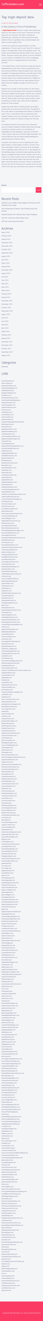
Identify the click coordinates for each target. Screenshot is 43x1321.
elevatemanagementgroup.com (12, 1242)
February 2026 (6, 236)
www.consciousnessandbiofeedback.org (15, 1153)
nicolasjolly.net (7, 803)
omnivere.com (6, 410)
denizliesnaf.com (7, 981)
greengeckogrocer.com (9, 646)
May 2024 (5, 284)
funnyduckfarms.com (9, 1237)
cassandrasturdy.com (8, 731)
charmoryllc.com (7, 750)
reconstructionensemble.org (11, 931)
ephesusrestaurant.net (9, 1172)
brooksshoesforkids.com (10, 1003)
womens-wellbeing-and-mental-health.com (16, 670)
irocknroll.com (6, 576)
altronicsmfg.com (7, 417)
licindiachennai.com (8, 390)
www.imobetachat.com (9, 1035)
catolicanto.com (7, 682)
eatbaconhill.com (7, 419)
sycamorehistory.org (8, 1148)
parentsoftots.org (8, 1022)
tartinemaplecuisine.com (10, 861)
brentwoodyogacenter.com (11, 1119)
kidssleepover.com (8, 424)
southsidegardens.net (9, 1162)
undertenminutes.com (9, 407)
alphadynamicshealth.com (10, 1230)
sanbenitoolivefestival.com (11, 733)
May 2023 (5, 325)
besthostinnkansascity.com (11, 1281)
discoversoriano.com (8, 740)
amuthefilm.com (7, 798)
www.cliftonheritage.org (10, 1112)
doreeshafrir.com (7, 829)
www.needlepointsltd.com (10, 1104)
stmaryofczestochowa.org (10, 844)
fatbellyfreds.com (8, 1177)
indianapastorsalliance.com (11, 972)
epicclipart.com (7, 465)
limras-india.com (7, 383)
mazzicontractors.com (9, 1167)
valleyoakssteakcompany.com (12, 974)
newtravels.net (7, 427)
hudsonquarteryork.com (9, 1182)
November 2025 (7, 246)
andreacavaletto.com (9, 702)
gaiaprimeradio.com (8, 870)
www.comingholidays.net (10, 745)
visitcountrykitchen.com (9, 887)
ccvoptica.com (6, 1126)
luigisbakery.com (7, 1131)
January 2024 (6, 297)
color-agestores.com (9, 709)
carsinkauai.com (7, 1220)
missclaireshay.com (8, 381)
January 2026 (6, 239)
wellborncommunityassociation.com (14, 494)
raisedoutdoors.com (8, 569)
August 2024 (6, 273)
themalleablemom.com (9, 851)
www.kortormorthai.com (10, 1080)
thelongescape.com (8, 878)
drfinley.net (5, 1247)
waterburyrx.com (7, 965)
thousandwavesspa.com (10, 950)
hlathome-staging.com (9, 649)
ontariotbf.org (6, 441)
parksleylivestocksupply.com (11, 704)
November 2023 (7, 304)
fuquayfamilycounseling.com (11, 1256)
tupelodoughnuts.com (9, 615)
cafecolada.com (7, 738)
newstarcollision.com (9, 636)
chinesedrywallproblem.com (11, 919)
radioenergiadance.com (9, 482)
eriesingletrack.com (8, 608)
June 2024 (5, 280)
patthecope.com (7, 986)
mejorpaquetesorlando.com (11, 622)
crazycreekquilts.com (9, 786)
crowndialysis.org (7, 658)
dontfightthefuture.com (10, 557)
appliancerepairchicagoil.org (11, 439)
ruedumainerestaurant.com (11, 815)
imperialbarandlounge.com (10, 567)
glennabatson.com (8, 774)
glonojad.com (6, 820)
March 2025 (6, 263)
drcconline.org (6, 960)
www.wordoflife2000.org (10, 579)
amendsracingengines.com (10, 1078)
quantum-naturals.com (9, 1203)
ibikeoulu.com (6, 839)
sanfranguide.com (7, 747)
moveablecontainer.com (10, 509)
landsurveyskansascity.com (10, 1088)
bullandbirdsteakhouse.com (11, 1107)
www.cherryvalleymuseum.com (12, 513)
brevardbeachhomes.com (10, 545)
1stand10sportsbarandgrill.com (12, 624)
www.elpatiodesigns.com (10, 1179)
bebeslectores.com (8, 523)
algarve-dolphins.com (9, 890)
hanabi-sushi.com (7, 1133)
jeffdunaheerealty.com (9, 1068)
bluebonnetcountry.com (9, 463)
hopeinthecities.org (8, 723)
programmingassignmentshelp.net (13, 422)
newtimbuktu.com (8, 415)
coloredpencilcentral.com (10, 562)
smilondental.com (8, 634)
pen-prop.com (6, 1056)
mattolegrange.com (8, 880)
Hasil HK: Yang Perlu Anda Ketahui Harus (15, 218)
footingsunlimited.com (9, 1092)
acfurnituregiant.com (9, 405)
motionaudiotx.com (8, 1271)
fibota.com (5, 1184)
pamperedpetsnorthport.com (11, 610)
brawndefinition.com (8, 781)
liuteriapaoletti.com (8, 914)
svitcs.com (5, 989)
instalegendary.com (8, 443)
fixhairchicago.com (8, 979)
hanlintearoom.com (8, 1235)
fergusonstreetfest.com (10, 1208)
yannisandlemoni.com (9, 600)
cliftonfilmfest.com (8, 564)
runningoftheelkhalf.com (10, 1066)
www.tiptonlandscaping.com (11, 1121)
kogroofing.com (7, 477)
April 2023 (5, 328)
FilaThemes (37, 1313)
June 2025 (5, 260)
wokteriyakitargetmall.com (11, 651)
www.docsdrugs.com (8, 1097)
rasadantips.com (7, 412)
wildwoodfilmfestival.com (10, 497)
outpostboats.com (8, 718)
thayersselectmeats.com (10, 1006)
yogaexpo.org (6, 697)
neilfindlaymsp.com (8, 955)
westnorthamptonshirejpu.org (12, 499)
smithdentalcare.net (8, 1283)
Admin (16, 23)
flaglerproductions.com (9, 779)
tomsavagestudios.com (9, 668)
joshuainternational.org (9, 1051)
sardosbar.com (6, 588)
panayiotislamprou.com (9, 487)
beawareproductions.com (10, 834)
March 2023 (6, 331)
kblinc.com (5, 605)
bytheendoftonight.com (10, 721)
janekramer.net (6, 863)
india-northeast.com (8, 552)
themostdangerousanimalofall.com (13, 757)
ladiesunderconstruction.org (11, 521)
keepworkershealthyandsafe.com (13, 446)
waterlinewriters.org (8, 1018)
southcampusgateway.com (10, 489)
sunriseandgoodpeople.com (11, 916)
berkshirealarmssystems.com (11, 593)
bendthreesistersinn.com (10, 921)
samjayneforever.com (9, 1211)
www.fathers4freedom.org (11, 1061)
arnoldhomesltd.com (9, 559)
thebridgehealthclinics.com (10, 1015)
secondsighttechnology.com (11, 641)
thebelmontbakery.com (9, 431)
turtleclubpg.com (7, 943)
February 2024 (6, 294)
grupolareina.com (7, 511)
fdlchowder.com (7, 1102)
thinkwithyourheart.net (9, 571)
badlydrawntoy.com (8, 1039)
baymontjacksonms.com (10, 904)
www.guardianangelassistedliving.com (14, 1191)
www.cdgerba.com (8, 1187)
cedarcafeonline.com (8, 402)
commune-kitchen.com (9, 796)
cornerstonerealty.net (9, 1150)
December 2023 (7, 301)
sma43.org (5, 1114)
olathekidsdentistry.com (10, 617)
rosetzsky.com (6, 817)
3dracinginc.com (7, 752)
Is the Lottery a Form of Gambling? (19, 26)
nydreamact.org (7, 451)
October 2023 (6, 307)
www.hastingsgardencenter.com (12, 1158)
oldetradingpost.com (9, 518)
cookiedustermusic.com (9, 928)
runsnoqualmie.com (8, 1095)
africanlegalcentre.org (9, 808)
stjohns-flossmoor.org (9, 924)
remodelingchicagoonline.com (11, 1117)
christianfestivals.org (9, 885)
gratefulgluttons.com (9, 726)
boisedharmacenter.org (9, 706)
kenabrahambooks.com (9, 793)
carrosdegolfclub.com (9, 535)
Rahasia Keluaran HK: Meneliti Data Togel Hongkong (19, 214)
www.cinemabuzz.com (9, 1141)
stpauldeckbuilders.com (9, 1090)
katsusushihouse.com (9, 810)
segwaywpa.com (7, 1010)
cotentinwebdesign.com (9, 516)
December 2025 (7, 243)
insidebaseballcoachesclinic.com (12, 1218)
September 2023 (7, 311)
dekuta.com (5, 1138)
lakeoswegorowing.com (9, 1254)
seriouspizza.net (7, 991)
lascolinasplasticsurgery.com (11, 1109)
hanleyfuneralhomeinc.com (11, 620)
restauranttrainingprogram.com (12, 661)
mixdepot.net (6, 1143)
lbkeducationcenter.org (9, 685)
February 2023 (6, 335)
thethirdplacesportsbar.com (11, 1170)
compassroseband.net (9, 994)
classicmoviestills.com (9, 735)
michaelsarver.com (8, 644)
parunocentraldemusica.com (11, 1189)
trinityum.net (6, 1165)
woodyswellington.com (9, 1174)
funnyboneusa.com (8, 926)
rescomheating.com (8, 1276)
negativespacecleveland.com (11, 911)
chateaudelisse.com (8, 492)
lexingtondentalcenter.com (11, 653)
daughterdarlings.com (9, 393)
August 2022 (6, 355)
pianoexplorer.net (7, 1160)
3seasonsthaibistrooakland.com (12, 692)
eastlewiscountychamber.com (11, 764)
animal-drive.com (7, 998)
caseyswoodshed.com (9, 977)
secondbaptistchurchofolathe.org (13, 1261)
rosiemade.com (7, 612)
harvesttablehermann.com (10, 533)
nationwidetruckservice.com (11, 940)
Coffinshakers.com (13, 4)
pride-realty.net (7, 1228)
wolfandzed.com (7, 1136)
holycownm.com (7, 938)
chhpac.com (5, 1266)
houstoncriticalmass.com (10, 755)
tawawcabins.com (8, 583)
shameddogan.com (8, 1020)
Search (4, 185)
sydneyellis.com (7, 656)
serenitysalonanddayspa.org (11, 400)
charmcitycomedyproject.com (11, 832)
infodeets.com (6, 395)
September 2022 (7, 352)
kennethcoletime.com (9, 854)
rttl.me (4, 1273)
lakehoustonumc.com (9, 1042)
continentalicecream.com (10, 784)
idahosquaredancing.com (10, 581)
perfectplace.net (7, 690)
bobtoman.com (7, 472)
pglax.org (5, 909)
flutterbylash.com (7, 1232)
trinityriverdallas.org (8, 687)
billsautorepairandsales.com (11, 1201)
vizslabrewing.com (8, 595)
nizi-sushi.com (6, 866)
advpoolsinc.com (7, 967)
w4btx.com (5, 627)
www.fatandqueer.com (9, 1083)
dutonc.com (5, 875)
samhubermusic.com (8, 1288)
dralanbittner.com (7, 598)
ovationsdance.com (8, 675)
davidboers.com (7, 1032)
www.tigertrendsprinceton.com (12, 1059)
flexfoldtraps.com (8, 1076)
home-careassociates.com (10, 699)
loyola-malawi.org (8, 714)
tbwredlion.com (7, 1199)
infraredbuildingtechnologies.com (13, 530)
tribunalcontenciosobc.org (10, 767)
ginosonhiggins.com (8, 895)
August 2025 (6, 256)
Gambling (5, 366)
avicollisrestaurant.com (9, 957)
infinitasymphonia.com (9, 805)
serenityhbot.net (7, 1049)
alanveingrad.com (7, 892)
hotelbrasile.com (7, 501)
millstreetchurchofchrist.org (11, 1223)
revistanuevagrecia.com (9, 822)
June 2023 (5, 321)
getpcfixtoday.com (8, 458)
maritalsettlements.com (10, 899)
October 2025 (6, 249)
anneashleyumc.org (8, 1085)
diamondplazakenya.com (10, 1196)
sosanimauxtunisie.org (9, 475)
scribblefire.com (7, 694)
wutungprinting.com (8, 897)
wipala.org (5, 711)
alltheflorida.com (7, 1215)
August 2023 (6, 314)
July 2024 (5, 277)
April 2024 (5, 287)
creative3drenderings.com (10, 1025)
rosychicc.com (6, 716)
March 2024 (6, 290)
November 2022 (7, 345)
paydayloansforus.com (9, 429)
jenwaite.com (6, 1240)
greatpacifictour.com (8, 945)
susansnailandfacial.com (10, 1054)
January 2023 (6, 338)
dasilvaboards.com (8, 772)
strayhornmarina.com (9, 776)
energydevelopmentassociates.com (13, 538)
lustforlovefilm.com (8, 801)
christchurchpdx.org (8, 791)
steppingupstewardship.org (10, 1124)
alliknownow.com (7, 762)
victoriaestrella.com (8, 948)
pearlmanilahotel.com (9, 468)
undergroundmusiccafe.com (11, 1285)
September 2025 (7, 253)
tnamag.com (6, 1001)
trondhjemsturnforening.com (11, 1194)
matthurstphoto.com (9, 1213)
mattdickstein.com (8, 1037)
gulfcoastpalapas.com (9, 1013)
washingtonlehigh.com (9, 1129)
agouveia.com (6, 1259)
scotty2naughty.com (8, 827)
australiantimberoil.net (9, 525)
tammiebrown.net (8, 873)
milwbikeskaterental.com (10, 902)
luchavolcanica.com (8, 936)
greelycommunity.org (9, 813)
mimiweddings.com (8, 1278)
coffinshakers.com (8, 842)
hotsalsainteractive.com (10, 398)
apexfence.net (6, 1290)
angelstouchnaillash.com (10, 629)
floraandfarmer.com (8, 540)
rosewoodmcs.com (8, 1145)
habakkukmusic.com (8, 1044)
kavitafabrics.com (7, 933)
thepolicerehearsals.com (10, 760)
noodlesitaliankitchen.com (10, 448)
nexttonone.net (7, 1047)
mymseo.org (6, 1264)
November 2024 (7, 270)
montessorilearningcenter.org (11, 1206)
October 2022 (6, 348)
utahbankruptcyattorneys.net (11, 574)
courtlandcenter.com (8, 952)
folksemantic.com (8, 586)
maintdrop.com (7, 470)
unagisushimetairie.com (9, 453)
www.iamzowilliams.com (10, 1155)
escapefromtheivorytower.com (12, 547)
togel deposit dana (9, 30)
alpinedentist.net (7, 480)
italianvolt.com (7, 591)
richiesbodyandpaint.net (9, 388)
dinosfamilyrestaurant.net (10, 528)
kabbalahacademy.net (9, 632)
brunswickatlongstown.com (11, 858)
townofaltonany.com (9, 907)
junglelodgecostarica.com (10, 883)
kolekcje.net (6, 680)
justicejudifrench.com (9, 846)
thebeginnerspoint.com (9, 743)
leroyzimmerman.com (9, 1244)
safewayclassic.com (8, 434)
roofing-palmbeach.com (9, 554)
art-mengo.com (7, 868)
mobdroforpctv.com (8, 728)
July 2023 (5, 318)
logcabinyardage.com (9, 1030)
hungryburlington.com (9, 856)
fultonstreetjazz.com (9, 504)
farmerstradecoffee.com (10, 1027)
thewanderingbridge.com (10, 849)
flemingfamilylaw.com (9, 1249)
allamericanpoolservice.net (11, 663)
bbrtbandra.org (6, 460)
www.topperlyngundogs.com (11, 1063)
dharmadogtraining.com (9, 1269)
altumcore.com (7, 996)
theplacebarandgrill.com (10, 962)
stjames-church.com (8, 825)
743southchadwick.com (9, 550)
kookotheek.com (7, 484)
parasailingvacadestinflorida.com (12, 1225)
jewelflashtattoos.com (9, 456)
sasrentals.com (7, 639)
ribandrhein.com (7, 677)
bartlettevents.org (8, 506)
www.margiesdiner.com (9, 1100)
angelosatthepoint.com (9, 969)
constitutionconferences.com (11, 984)
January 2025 (6, 266)
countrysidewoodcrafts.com (11, 436)
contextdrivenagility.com (10, 837)
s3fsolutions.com (7, 542)
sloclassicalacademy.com (10, 769)
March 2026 (6, 232)
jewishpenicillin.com (8, 665)
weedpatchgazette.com (10, 603)
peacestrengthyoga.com (10, 1071)
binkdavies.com (7, 788)
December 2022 (7, 342)
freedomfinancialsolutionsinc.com (13, 1073)
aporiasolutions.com (8, 1008)
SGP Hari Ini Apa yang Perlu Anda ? (13, 221)
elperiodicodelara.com (9, 386)
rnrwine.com (6, 1252)
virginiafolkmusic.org (8, 673)
